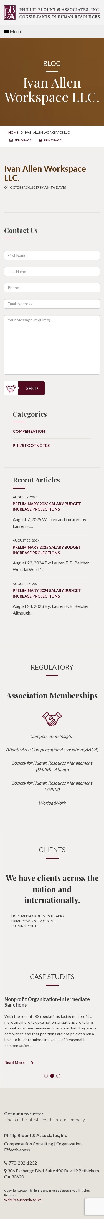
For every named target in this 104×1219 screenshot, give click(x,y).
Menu (15, 31)
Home (13, 132)
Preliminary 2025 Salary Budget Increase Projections (47, 550)
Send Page (23, 140)
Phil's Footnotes (31, 445)
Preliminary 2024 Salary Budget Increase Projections (47, 593)
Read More (15, 1062)
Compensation (29, 431)
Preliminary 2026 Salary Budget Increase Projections (47, 506)
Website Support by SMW (22, 1200)
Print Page (52, 140)
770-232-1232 (23, 1162)
